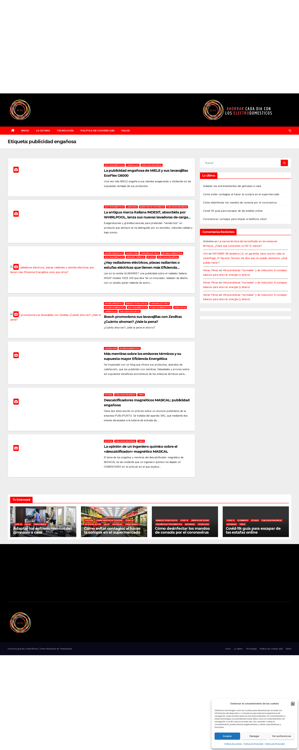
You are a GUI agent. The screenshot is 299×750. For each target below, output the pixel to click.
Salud (125, 130)
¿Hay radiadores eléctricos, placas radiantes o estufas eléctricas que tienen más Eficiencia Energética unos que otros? (142, 267)
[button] (292, 703)
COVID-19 (18, 524)
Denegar (254, 736)
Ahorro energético (114, 253)
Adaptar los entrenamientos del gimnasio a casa (232, 186)
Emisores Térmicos (135, 257)
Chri (205, 253)
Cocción (89, 520)
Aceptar (227, 736)
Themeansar (66, 648)
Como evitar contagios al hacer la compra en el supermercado (241, 194)
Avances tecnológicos (136, 303)
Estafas (151, 257)
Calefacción (132, 253)
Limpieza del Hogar (200, 520)
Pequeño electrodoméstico (169, 524)
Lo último (43, 130)
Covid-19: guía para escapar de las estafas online (233, 210)
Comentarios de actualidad (109, 520)
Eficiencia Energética (172, 253)
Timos (141, 395)
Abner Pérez (210, 270)
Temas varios (40, 524)
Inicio (25, 130)
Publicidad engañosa (152, 165)
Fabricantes (180, 307)
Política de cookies (233, 744)
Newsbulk (51, 648)
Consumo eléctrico (150, 253)
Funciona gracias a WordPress (23, 648)
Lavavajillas (133, 165)
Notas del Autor (93, 524)
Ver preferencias (281, 736)
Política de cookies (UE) (97, 130)
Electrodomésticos (114, 165)
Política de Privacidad (253, 744)
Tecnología (65, 130)
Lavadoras (132, 207)
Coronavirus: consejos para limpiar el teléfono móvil (234, 219)
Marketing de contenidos (152, 207)
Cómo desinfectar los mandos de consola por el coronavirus (240, 202)
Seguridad (117, 524)
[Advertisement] (93, 46)
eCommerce (242, 520)
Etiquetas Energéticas (160, 307)
